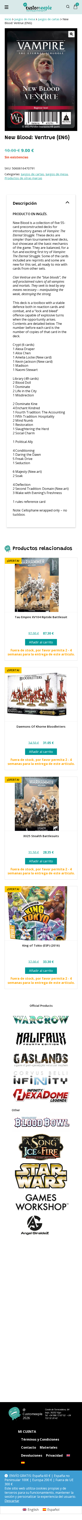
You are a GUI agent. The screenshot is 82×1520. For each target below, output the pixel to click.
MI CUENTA (27, 1431)
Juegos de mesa (57, 174)
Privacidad (54, 1455)
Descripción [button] (25, 203)
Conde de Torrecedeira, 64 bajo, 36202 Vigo (57, 1411)
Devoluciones (31, 1455)
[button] (71, 34)
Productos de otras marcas (23, 178)
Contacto (28, 1447)
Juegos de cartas (32, 174)
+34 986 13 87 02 (57, 1415)
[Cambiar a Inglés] (68, 1455)
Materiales (48, 1447)
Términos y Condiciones (40, 1439)
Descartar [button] (12, 1501)
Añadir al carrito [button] (41, 642)
